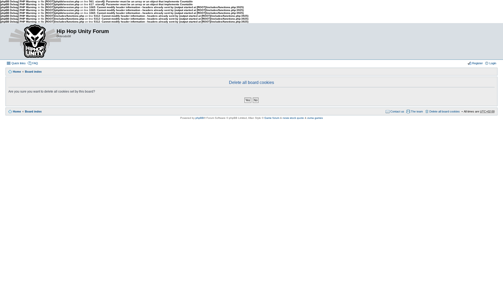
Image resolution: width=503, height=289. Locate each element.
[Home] (31, 41)
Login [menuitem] (492, 63)
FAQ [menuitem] (35, 63)
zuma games (315, 117)
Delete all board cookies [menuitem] (444, 111)
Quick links (19, 63)
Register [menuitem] (477, 63)
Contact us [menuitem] (397, 111)
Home (17, 71)
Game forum (271, 117)
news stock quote (293, 117)
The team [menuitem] (417, 111)
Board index (33, 71)
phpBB (199, 117)
